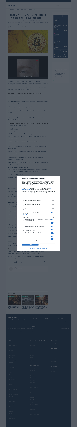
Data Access (38, 248)
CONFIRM (30, 244)
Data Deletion (32, 248)
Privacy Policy (44, 248)
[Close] (58, 178)
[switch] (52, 200)
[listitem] (38, 198)
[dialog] (38, 213)
